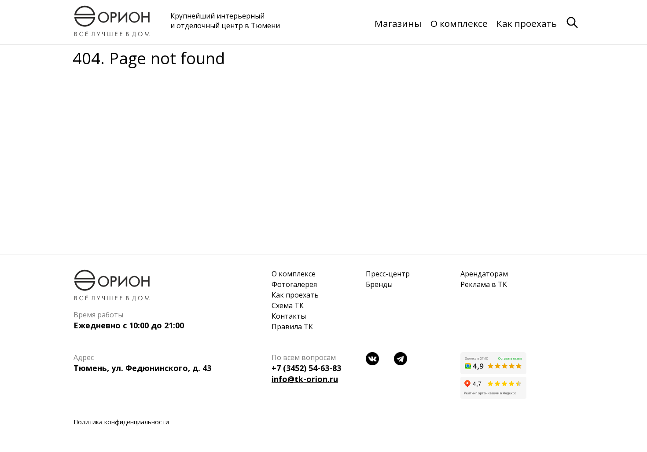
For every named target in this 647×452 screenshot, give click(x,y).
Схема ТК (288, 305)
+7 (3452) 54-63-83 (306, 368)
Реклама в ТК (483, 284)
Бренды (379, 284)
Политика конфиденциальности (121, 422)
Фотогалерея (294, 284)
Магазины (398, 23)
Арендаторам (484, 274)
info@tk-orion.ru (305, 379)
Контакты (289, 316)
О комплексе (459, 23)
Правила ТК (292, 326)
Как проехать (526, 23)
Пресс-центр (388, 274)
